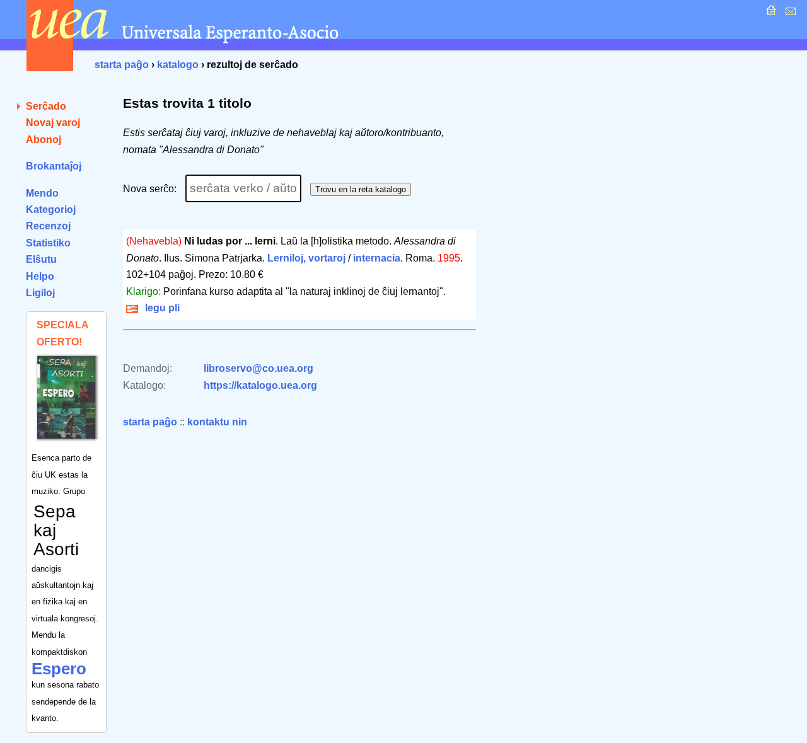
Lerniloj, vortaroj (306, 258)
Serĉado (46, 106)
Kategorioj (51, 209)
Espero (59, 668)
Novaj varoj (53, 122)
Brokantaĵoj (53, 166)
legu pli (160, 307)
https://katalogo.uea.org (260, 385)
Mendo (42, 193)
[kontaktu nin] (789, 13)
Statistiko (48, 243)
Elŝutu (41, 259)
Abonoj (43, 139)
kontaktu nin (217, 422)
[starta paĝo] (769, 13)
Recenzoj (48, 226)
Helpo (40, 276)
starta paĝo (122, 64)
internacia (376, 258)
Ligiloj (40, 292)
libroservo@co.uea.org (258, 368)
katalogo (178, 64)
